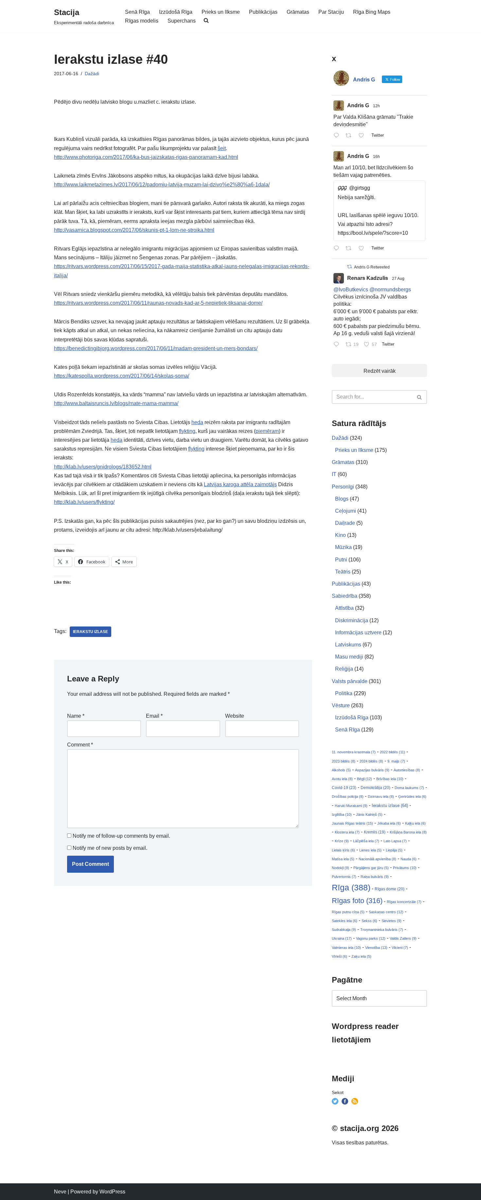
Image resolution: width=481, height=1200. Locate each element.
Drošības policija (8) (348, 796)
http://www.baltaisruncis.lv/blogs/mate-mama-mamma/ (116, 403)
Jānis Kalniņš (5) (369, 814)
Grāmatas (298, 12)
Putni (341, 559)
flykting (187, 431)
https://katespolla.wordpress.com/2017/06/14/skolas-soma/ (121, 376)
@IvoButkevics (350, 289)
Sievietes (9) (391, 921)
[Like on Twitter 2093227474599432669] (363, 249)
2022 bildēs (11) (392, 752)
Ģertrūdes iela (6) (412, 796)
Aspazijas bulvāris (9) (372, 770)
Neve (60, 1191)
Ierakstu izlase (90, 631)
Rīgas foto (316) (357, 901)
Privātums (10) (405, 868)
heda (197, 422)
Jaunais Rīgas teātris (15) (352, 823)
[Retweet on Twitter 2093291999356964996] (350, 136)
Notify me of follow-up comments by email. (121, 836)
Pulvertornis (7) (344, 877)
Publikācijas (263, 12)
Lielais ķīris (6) (343, 850)
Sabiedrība (344, 596)
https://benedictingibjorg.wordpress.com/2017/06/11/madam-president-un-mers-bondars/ (156, 348)
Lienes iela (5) (370, 850)
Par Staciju (331, 12)
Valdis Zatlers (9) (403, 938)
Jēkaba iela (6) (389, 823)
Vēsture (341, 705)
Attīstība (344, 608)
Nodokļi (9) (340, 868)
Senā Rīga (137, 12)
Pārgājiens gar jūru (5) (371, 868)
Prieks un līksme (221, 12)
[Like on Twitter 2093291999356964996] (363, 136)
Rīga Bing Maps (371, 12)
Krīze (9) (342, 841)
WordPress (112, 1191)
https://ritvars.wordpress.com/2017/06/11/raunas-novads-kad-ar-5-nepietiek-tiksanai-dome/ (158, 303)
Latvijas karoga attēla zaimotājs (240, 484)
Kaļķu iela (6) (415, 823)
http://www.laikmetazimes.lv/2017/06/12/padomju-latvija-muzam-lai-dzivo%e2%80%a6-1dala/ (162, 184)
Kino (340, 535)
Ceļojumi (345, 511)
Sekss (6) (369, 921)
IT (334, 474)
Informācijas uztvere (358, 632)
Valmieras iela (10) (346, 948)
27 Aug (398, 278)
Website (234, 716)
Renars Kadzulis (367, 278)
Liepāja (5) (394, 850)
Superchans (182, 21)
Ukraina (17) (342, 938)
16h (376, 156)
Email (154, 716)
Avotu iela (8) (342, 779)
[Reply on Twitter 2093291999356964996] (338, 136)
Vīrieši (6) (339, 956)
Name (75, 716)
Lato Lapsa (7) (395, 841)
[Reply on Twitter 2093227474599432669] (338, 249)
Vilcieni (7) (400, 948)
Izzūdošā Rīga (175, 12)
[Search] (419, 397)
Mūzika (343, 547)
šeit (222, 148)
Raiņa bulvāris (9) (375, 877)
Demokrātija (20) (375, 788)
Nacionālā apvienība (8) (377, 859)
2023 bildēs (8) (343, 761)
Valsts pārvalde (349, 681)
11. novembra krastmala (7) (354, 752)
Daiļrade (345, 523)
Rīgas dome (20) (389, 889)
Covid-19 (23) (344, 787)
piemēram (267, 431)
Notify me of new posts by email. (110, 848)
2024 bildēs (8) (371, 761)
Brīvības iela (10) (389, 779)
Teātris (342, 571)
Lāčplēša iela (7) (366, 841)
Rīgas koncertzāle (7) (404, 902)
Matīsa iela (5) (343, 859)
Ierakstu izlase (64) (390, 805)
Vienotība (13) (376, 948)
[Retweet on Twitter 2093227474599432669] (350, 249)
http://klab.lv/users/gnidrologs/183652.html (102, 467)
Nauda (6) (409, 859)
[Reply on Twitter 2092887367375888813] (338, 345)
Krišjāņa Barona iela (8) (408, 832)
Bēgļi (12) (364, 779)
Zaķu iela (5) (361, 956)
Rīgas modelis (141, 21)
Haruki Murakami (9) (351, 806)
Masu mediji (349, 657)
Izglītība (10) (342, 814)
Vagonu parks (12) (370, 938)
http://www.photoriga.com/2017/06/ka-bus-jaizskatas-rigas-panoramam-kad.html (146, 157)
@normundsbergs (390, 289)
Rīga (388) (351, 887)
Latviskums (348, 644)
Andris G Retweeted (372, 267)
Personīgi (343, 486)
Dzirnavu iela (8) (381, 796)
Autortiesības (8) (407, 770)
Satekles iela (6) (344, 921)
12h (376, 106)
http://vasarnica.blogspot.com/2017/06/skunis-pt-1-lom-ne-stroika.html (134, 230)
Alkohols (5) (341, 770)
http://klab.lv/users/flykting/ (84, 502)
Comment (80, 744)
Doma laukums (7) (409, 788)
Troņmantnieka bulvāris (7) (381, 930)
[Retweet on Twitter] (349, 266)
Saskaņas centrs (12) (386, 912)
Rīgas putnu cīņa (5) (348, 912)
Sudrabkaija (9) (344, 930)
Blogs (341, 499)
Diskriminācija (351, 620)
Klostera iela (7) (347, 832)
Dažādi (92, 73)
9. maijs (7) (396, 761)
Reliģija (344, 669)
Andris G (358, 105)
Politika (343, 693)
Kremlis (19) (374, 832)
